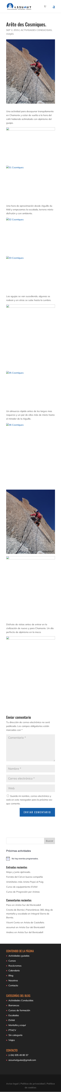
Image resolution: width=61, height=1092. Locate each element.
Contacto (13, 985)
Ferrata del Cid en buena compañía (24, 876)
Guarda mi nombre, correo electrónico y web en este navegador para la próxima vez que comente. (29, 800)
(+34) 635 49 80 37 (18, 1055)
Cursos (12, 960)
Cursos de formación (19, 1010)
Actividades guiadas (18, 955)
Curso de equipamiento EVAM (21, 886)
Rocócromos (14, 965)
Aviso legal (12, 1083)
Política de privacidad (32, 1083)
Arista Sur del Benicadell (28, 905)
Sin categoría (15, 1035)
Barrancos (13, 1005)
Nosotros (13, 980)
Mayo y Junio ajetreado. (18, 872)
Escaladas (13, 1015)
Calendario (14, 970)
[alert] (30, 858)
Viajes (10, 33)
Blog (10, 975)
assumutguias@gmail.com (22, 1060)
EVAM (11, 1020)
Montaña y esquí (17, 1025)
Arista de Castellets (34, 922)
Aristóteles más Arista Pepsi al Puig (24, 881)
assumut (10, 927)
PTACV (12, 1030)
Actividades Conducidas (36, 30)
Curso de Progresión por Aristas (23, 891)
